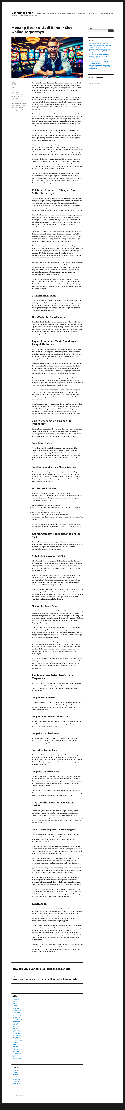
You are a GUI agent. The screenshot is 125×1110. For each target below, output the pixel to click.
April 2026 (16, 1007)
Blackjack (61, 13)
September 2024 (17, 1041)
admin (13, 87)
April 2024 (15, 1049)
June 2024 (15, 1046)
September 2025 (17, 1019)
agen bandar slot (16, 94)
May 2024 (15, 1048)
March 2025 (16, 1030)
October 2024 (16, 1039)
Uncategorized (17, 1083)
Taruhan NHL (81, 13)
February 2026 (17, 1010)
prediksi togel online (107, 13)
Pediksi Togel (16, 1076)
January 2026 (16, 1012)
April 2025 (15, 1028)
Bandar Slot (71, 13)
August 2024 (16, 1042)
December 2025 (17, 1014)
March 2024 (16, 1051)
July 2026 (15, 1001)
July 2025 (15, 1023)
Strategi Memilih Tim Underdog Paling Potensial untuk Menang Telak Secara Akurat (99, 50)
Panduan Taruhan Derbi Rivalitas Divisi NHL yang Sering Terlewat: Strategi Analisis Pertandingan (101, 66)
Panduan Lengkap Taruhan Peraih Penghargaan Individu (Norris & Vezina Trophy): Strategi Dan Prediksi (100, 45)
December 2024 (17, 1035)
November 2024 (17, 1037)
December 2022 (17, 1058)
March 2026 (16, 1008)
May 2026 (15, 1005)
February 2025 (17, 1032)
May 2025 (15, 1026)
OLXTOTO (24, 1095)
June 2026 (15, 1003)
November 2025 (17, 1016)
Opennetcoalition (22, 12)
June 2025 (15, 1024)
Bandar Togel (41, 13)
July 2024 (15, 1044)
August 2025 (16, 1021)
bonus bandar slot (16, 100)
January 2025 (16, 1033)
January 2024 (16, 1055)
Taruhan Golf (93, 13)
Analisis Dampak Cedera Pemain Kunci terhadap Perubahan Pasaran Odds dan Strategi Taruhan (99, 56)
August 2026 (16, 1000)
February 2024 (17, 1053)
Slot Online (52, 13)
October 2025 (16, 1017)
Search (90, 28)
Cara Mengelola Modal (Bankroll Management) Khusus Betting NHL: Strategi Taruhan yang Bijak (101, 61)
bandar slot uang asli (17, 98)
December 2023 (17, 1057)
